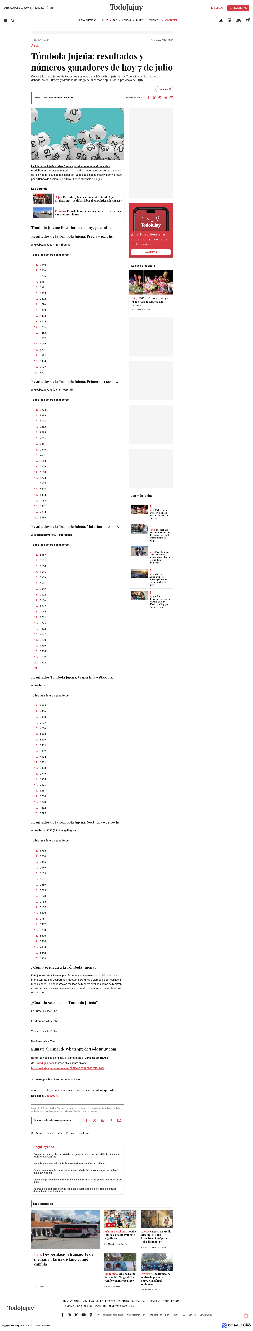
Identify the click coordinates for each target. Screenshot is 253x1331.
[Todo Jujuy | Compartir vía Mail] (171, 98)
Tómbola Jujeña (54, 1133)
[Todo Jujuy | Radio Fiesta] (248, 21)
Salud (145, 1301)
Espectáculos (84, 1306)
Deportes (110, 1301)
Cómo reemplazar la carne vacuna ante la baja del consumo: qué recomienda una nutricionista (76, 1171)
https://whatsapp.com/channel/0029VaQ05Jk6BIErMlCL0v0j (67, 1068)
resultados (83, 1133)
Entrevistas (67, 1306)
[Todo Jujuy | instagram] (69, 1314)
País (115, 20)
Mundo (139, 20)
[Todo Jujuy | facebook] (62, 1314)
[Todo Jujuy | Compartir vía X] (154, 98)
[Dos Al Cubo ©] (236, 1327)
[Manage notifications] (246, 1315)
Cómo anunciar (206, 1315)
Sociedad (155, 1301)
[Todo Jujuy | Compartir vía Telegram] (165, 98)
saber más (151, 252)
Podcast (176, 1301)
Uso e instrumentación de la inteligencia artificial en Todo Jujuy (152, 1315)
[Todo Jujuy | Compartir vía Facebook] (148, 98)
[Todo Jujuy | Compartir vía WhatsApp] (160, 98)
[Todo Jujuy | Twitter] (76, 1314)
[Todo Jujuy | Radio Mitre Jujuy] (238, 21)
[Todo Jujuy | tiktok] (97, 1314)
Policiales (154, 20)
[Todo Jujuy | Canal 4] (221, 21)
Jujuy (104, 20)
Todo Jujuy (36, 40)
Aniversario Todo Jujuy (121, 1306)
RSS (183, 1315)
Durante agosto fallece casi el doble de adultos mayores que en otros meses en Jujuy (77, 1180)
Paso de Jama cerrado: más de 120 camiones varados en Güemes (69, 1163)
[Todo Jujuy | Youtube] (83, 1314)
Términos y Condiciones (113, 1315)
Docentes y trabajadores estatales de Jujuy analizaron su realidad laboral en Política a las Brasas (76, 1155)
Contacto (192, 1315)
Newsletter (171, 20)
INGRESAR (219, 8)
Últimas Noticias (87, 20)
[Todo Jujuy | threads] (91, 1314)
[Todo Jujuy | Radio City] (229, 21)
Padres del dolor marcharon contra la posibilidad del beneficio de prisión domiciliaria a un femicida (75, 1190)
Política (126, 20)
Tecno (166, 1301)
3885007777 (52, 1096)
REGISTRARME (240, 8)
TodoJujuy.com (44, 1063)
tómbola (70, 1133)
